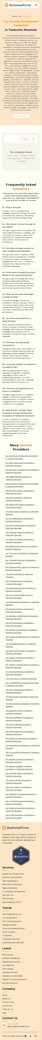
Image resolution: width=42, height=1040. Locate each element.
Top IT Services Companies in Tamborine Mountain (22, 554)
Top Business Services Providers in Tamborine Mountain (19, 712)
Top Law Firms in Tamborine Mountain (21, 679)
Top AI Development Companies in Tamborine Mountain (19, 582)
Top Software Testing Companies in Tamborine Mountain (19, 533)
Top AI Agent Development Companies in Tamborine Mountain (21, 740)
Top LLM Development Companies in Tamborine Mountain (20, 802)
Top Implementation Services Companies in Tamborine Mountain (22, 568)
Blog (4, 1013)
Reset (26, 139)
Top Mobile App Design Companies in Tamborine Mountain (20, 506)
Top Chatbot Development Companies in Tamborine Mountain (21, 631)
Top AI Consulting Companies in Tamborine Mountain (22, 753)
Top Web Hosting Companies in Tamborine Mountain (22, 603)
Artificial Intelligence (11, 958)
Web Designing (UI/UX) (12, 914)
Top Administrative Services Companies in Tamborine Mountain (21, 547)
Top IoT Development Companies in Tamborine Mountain (19, 520)
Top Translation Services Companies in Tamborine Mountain (20, 561)
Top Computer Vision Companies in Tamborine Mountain (19, 774)
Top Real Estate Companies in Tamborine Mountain (22, 698)
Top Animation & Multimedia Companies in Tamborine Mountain (21, 617)
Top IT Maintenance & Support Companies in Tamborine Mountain (22, 684)
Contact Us (7, 1006)
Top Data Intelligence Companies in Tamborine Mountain (19, 719)
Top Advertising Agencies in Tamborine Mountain (21, 645)
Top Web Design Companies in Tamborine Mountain (22, 513)
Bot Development (9, 983)
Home (15, 16)
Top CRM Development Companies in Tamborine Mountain (20, 733)
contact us (25, 155)
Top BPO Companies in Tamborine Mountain (19, 575)
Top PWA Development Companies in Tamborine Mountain (20, 673)
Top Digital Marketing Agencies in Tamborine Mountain (18, 478)
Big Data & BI (8, 895)
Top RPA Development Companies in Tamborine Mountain (19, 624)
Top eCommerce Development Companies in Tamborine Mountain (21, 485)
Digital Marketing (9, 888)
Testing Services (9, 925)
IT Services (7, 935)
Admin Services (8, 932)
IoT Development (9, 918)
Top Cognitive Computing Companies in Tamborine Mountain (20, 795)
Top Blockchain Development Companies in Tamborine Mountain (22, 471)
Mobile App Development (13, 874)
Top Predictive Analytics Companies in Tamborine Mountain (20, 809)
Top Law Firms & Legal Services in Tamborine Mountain (19, 596)
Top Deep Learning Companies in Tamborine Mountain (18, 781)
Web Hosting (7, 969)
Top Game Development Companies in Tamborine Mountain (20, 652)
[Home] (18, 5)
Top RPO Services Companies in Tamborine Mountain (23, 705)
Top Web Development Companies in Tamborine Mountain (20, 464)
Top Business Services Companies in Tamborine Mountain (19, 610)
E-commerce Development (13, 891)
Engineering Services (11, 962)
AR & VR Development (11, 921)
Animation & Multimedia (12, 976)
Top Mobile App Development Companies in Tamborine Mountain (21, 457)
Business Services (9, 972)
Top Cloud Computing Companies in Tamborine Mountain (19, 540)
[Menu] (36, 5)
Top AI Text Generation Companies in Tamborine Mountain (20, 816)
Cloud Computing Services (13, 928)
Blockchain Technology (12, 884)
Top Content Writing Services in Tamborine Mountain (22, 638)
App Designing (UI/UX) (11, 902)
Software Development (12, 877)
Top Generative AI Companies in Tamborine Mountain (23, 746)
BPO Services (8, 955)
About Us (6, 999)
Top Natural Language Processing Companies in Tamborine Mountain (18, 767)
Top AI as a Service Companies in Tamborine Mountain (18, 788)
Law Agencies (8, 965)
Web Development (10, 881)
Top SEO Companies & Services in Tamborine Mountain (18, 499)
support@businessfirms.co (18, 1026)
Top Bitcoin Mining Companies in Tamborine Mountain (18, 726)
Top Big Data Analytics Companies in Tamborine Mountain (19, 492)
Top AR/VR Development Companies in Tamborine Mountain (20, 527)
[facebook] (25, 1036)
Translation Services (11, 939)
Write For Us (7, 1009)
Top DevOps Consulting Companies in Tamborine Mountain (20, 659)
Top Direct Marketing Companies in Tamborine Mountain (19, 691)
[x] (35, 1036)
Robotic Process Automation (14, 979)
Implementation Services (13, 942)
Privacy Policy (8, 1002)
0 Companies (21, 116)
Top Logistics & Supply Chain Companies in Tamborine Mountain (22, 666)
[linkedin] (30, 1036)
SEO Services (8, 899)
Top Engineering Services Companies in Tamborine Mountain (20, 589)
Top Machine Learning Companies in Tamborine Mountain (19, 760)
